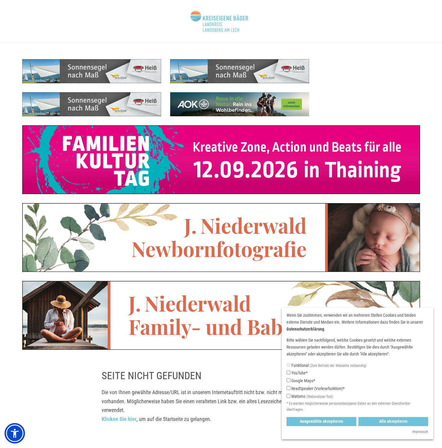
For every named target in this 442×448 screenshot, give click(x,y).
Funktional (328, 365)
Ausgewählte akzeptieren (321, 421)
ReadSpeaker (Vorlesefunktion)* (317, 388)
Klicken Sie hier (119, 419)
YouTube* (299, 372)
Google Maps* (302, 380)
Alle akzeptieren (393, 421)
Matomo (311, 396)
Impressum (420, 432)
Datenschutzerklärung (305, 329)
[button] (14, 433)
